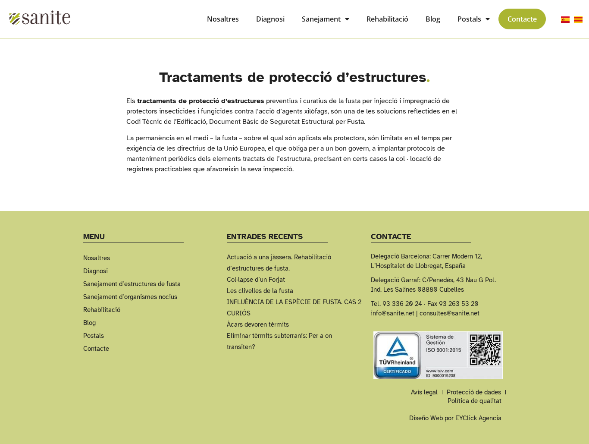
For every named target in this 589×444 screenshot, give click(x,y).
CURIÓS (239, 313)
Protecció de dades (474, 392)
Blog (433, 19)
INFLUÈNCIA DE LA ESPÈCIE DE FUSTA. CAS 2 (294, 302)
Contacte (522, 19)
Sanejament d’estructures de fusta (132, 284)
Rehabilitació (387, 19)
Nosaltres (223, 19)
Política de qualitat (474, 401)
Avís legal (424, 392)
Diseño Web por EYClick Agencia (455, 418)
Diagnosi (270, 19)
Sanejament (321, 19)
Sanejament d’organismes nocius (130, 297)
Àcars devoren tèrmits (258, 324)
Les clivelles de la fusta (260, 291)
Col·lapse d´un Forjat (256, 279)
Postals (469, 19)
